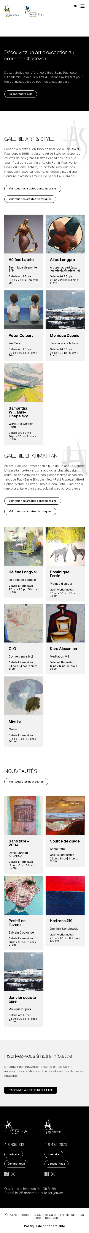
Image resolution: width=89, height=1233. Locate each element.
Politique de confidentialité (44, 1226)
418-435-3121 (14, 1144)
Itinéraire (13, 1154)
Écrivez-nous (16, 1164)
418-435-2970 (55, 1144)
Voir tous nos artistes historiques (30, 199)
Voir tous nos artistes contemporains (33, 188)
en (75, 6)
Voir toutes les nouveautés (26, 781)
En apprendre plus (20, 94)
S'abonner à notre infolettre (31, 1090)
